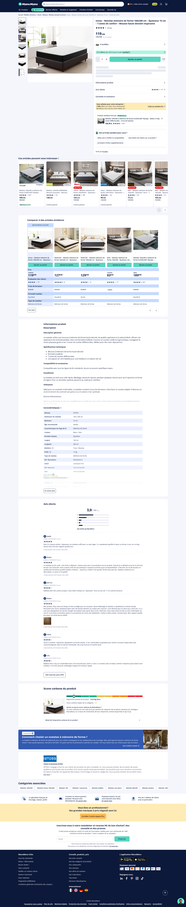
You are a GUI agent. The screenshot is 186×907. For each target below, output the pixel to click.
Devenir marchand (25, 875)
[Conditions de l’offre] (164, 52)
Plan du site (48, 904)
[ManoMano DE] (81, 890)
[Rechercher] (44, 4)
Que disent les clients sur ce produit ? (143, 138)
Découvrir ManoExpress (77, 881)
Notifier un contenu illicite (27, 871)
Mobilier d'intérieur (30, 15)
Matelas (45, 15)
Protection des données (78, 904)
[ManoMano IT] (70, 890)
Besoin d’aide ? (23, 865)
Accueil (20, 15)
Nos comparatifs (75, 865)
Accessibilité (157, 904)
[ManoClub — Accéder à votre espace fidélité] (154, 4)
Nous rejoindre (23, 878)
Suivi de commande (25, 858)
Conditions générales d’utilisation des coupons (35, 884)
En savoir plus (113, 846)
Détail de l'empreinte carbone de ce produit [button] (61, 720)
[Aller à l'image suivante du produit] (87, 50)
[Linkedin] (121, 878)
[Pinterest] (132, 878)
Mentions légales (61, 904)
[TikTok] (142, 878)
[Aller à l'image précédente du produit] (32, 50)
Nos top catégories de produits (80, 861)
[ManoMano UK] (76, 890)
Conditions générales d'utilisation (112, 904)
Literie (39, 15)
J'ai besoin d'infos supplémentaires (110, 143)
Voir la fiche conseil (130, 746)
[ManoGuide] (180, 901)
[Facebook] (126, 878)
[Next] (156, 310)
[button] (131, 119)
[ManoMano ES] (86, 890)
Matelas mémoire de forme (57, 15)
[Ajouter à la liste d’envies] (163, 59)
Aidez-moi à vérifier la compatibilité (111, 138)
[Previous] (150, 310)
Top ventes (73, 878)
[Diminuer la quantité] (98, 59)
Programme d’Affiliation (26, 881)
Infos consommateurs (134, 904)
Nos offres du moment (77, 871)
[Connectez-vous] (161, 4)
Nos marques (74, 868)
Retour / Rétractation (26, 861)
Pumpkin (105, 151)
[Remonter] (165, 892)
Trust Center (93, 904)
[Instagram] (137, 878)
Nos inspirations (75, 875)
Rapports (147, 904)
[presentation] (139, 720)
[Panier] (166, 4)
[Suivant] (165, 210)
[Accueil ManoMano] (28, 4)
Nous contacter (23, 868)
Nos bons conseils (75, 858)
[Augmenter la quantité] (106, 59)
